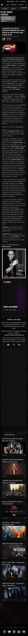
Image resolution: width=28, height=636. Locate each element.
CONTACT (21, 4)
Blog (4, 12)
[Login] (24, 1)
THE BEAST (8, 38)
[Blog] (2, 24)
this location (20, 127)
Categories (9, 12)
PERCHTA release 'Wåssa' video (12, 543)
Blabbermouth (6, 246)
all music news (4, 14)
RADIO (22, 1)
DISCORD (24, 8)
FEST (7, 4)
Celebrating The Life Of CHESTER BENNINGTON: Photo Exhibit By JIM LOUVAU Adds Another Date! (8, 19)
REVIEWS (14, 4)
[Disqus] (14, 367)
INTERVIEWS (10, 1)
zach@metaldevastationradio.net (14, 335)
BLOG (17, 1)
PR (26, 4)
